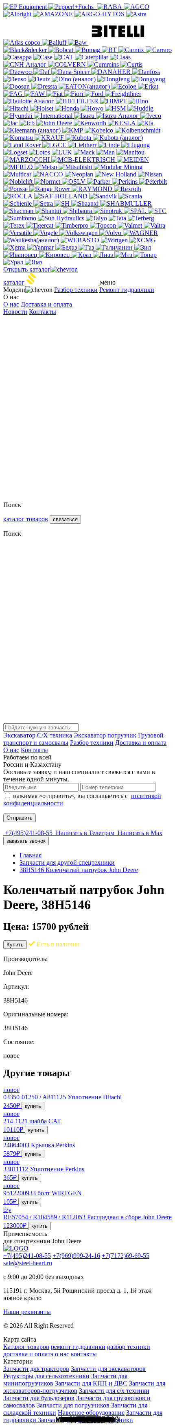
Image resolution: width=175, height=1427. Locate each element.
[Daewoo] (18, 71)
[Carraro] (159, 49)
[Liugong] (135, 144)
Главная (31, 855)
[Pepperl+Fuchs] (72, 6)
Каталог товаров (26, 1346)
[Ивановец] (21, 254)
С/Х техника (54, 735)
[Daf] (42, 71)
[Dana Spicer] (71, 71)
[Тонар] (145, 254)
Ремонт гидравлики (126, 289)
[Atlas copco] (22, 42)
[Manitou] (130, 152)
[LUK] (63, 152)
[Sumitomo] (20, 218)
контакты (84, 1354)
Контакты (42, 311)
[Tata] (118, 218)
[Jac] (11, 123)
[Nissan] (150, 174)
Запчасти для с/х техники (114, 1390)
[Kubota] (79, 137)
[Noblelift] (18, 181)
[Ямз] (33, 262)
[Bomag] (88, 49)
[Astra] (136, 14)
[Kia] (145, 123)
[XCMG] (142, 240)
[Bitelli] (118, 42)
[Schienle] (18, 203)
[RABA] (110, 6)
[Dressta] (45, 86)
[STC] (157, 210)
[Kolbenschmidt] (137, 130)
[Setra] (44, 203)
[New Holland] (116, 174)
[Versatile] (18, 232)
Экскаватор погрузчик (105, 735)
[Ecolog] (125, 86)
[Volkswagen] (79, 232)
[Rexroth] (127, 188)
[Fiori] (74, 93)
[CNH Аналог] (25, 64)
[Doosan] (17, 86)
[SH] (63, 203)
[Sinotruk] (109, 210)
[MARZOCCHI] (27, 159)
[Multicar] (18, 174)
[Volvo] (111, 232)
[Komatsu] (19, 137)
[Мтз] (123, 254)
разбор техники (128, 1346)
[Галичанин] (115, 247)
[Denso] (15, 79)
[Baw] (78, 42)
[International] (54, 115)
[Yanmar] (41, 247)
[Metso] (47, 166)
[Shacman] (19, 210)
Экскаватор (19, 735)
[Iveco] (150, 115)
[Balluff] (55, 42)
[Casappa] (18, 57)
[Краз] (82, 254)
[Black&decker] (25, 49)
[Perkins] (125, 181)
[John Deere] (55, 123)
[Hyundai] (18, 115)
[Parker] (99, 181)
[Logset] (16, 152)
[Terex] (14, 225)
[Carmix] (132, 49)
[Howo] (93, 108)
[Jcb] (28, 123)
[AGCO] (136, 6)
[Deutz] (40, 79)
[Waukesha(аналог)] (32, 240)
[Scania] (130, 196)
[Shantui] (49, 210)
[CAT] (64, 57)
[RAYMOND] (93, 188)
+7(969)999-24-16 (76, 1255)
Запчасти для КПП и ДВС (91, 1383)
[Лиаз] (103, 254)
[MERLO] (19, 166)
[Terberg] (141, 218)
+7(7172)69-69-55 (125, 1255)
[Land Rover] (22, 144)
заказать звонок (26, 841)
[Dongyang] (148, 79)
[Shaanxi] (85, 203)
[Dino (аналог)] (74, 79)
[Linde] (109, 144)
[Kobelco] (100, 130)
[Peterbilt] (153, 181)
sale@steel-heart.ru (27, 1263)
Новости (15, 311)
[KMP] (73, 130)
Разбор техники (76, 289)
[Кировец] (55, 254)
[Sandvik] (103, 196)
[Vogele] (46, 232)
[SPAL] (136, 210)
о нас (62, 1354)
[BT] (110, 49)
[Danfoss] (146, 71)
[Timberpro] (72, 225)
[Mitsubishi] (76, 166)
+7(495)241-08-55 (27, 1255)
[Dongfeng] (114, 79)
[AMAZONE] (53, 14)
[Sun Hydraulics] (62, 218)
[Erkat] (148, 86)
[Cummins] (104, 64)
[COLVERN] (68, 64)
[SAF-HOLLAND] (61, 196)
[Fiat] (55, 93)
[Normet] (48, 181)
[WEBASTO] (81, 240)
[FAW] (35, 93)
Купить (15, 945)
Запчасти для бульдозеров (38, 1397)
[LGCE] (55, 144)
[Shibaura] (78, 210)
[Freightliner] (123, 93)
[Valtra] (154, 225)
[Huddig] (140, 108)
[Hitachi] (16, 108)
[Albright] (18, 14)
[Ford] (95, 93)
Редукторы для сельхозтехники (46, 1376)
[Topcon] (104, 225)
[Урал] (14, 262)
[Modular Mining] (118, 166)
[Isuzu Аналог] (118, 115)
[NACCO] (49, 174)
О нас (11, 304)
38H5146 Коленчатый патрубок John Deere (79, 869)
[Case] (43, 57)
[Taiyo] (97, 218)
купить (33, 1106)
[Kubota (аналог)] (118, 137)
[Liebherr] (83, 144)
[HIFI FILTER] (78, 101)
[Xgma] (15, 247)
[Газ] (87, 247)
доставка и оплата (28, 1354)
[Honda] (68, 108)
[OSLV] (74, 181)
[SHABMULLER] (126, 203)
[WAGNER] (140, 232)
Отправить (20, 818)
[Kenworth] (91, 123)
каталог (13, 282)
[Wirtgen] (115, 240)
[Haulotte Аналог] (29, 101)
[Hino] (138, 101)
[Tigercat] (40, 225)
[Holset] (42, 108)
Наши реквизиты (27, 1311)
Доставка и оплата (46, 304)
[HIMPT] (114, 101)
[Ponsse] (16, 188)
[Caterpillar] (92, 57)
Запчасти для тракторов (36, 1368)
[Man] (106, 152)
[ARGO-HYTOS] (100, 14)
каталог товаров (25, 519)
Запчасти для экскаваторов (108, 1368)
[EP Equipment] (25, 6)
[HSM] (116, 108)
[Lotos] (40, 152)
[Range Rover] (50, 188)
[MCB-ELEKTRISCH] (84, 159)
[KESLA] (123, 123)
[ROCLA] (18, 196)
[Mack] (85, 152)
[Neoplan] (80, 174)
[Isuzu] (85, 115)
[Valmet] (131, 225)
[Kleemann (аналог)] (32, 130)
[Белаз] (67, 247)
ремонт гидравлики (78, 1346)
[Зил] (142, 247)
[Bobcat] (61, 49)
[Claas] (120, 57)
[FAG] (13, 93)
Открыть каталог (26, 269)
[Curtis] (131, 64)
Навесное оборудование (91, 1412)
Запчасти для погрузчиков (73, 1405)
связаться (65, 519)
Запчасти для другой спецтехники (67, 862)
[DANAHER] (111, 71)
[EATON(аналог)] (85, 86)
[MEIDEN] (133, 159)
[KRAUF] (50, 137)
